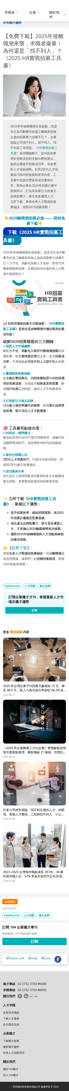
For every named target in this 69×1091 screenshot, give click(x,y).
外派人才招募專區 (14, 1052)
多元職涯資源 (11, 1024)
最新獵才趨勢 (11, 1047)
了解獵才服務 (11, 1041)
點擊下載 (19, 547)
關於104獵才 (10, 1069)
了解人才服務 (11, 1018)
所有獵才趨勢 (12, 22)
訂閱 (34, 941)
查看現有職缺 (11, 1012)
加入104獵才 (10, 1075)
